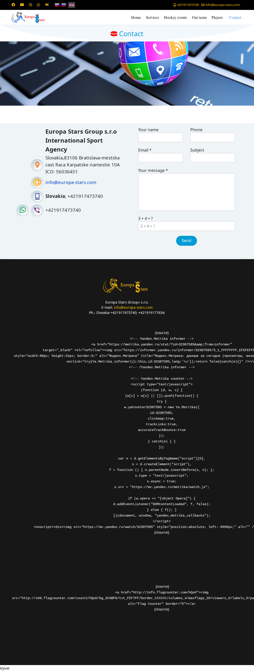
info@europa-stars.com (222, 5)
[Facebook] (13, 4)
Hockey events (175, 17)
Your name (148, 129)
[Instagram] (30, 4)
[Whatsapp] (38, 4)
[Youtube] (22, 4)
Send (186, 240)
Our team (199, 17)
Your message (153, 170)
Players (217, 17)
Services (152, 17)
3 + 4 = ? (145, 218)
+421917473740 (187, 5)
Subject (197, 150)
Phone (196, 129)
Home (136, 17)
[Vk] (47, 4)
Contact (235, 17)
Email (145, 150)
